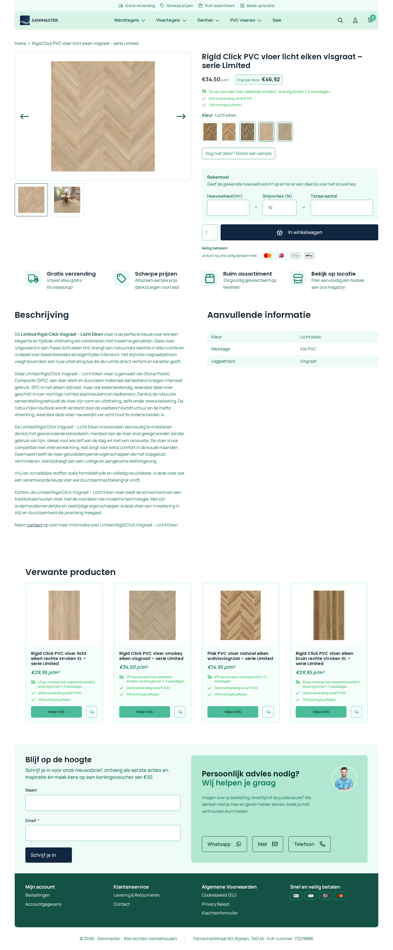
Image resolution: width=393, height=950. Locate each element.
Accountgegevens (43, 904)
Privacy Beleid (215, 904)
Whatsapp (219, 844)
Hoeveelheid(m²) (225, 196)
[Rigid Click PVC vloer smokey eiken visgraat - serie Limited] (285, 132)
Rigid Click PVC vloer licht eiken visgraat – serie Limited (85, 43)
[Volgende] (179, 116)
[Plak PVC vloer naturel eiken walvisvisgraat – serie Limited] (240, 615)
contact (35, 525)
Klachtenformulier (220, 913)
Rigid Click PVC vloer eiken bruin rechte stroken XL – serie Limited (324, 658)
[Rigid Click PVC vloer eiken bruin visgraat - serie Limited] (210, 132)
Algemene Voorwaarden (229, 886)
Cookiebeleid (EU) (219, 895)
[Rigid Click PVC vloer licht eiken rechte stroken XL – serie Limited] (64, 615)
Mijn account (40, 886)
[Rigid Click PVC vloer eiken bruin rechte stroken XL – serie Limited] (328, 615)
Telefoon (304, 844)
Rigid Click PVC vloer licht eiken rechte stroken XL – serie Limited (58, 658)
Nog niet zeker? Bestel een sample (239, 153)
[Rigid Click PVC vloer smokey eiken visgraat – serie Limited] (152, 615)
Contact (122, 904)
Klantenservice (131, 886)
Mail (262, 844)
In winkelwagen (305, 232)
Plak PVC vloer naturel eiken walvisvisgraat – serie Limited (240, 656)
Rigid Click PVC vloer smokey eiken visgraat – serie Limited (151, 656)
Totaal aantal (324, 196)
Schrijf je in (43, 855)
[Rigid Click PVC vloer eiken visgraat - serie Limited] (229, 132)
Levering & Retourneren (137, 895)
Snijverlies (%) (277, 196)
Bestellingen (37, 895)
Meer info (56, 711)
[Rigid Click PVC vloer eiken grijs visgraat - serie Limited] (248, 132)
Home (20, 43)
